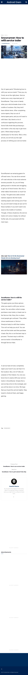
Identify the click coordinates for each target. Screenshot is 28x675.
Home (2, 35)
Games (6, 35)
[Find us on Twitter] (1, 669)
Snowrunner (7, 428)
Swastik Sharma (6, 43)
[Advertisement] (14, 74)
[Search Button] (26, 2)
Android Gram (14, 2)
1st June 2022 (15, 43)
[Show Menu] (1, 2)
